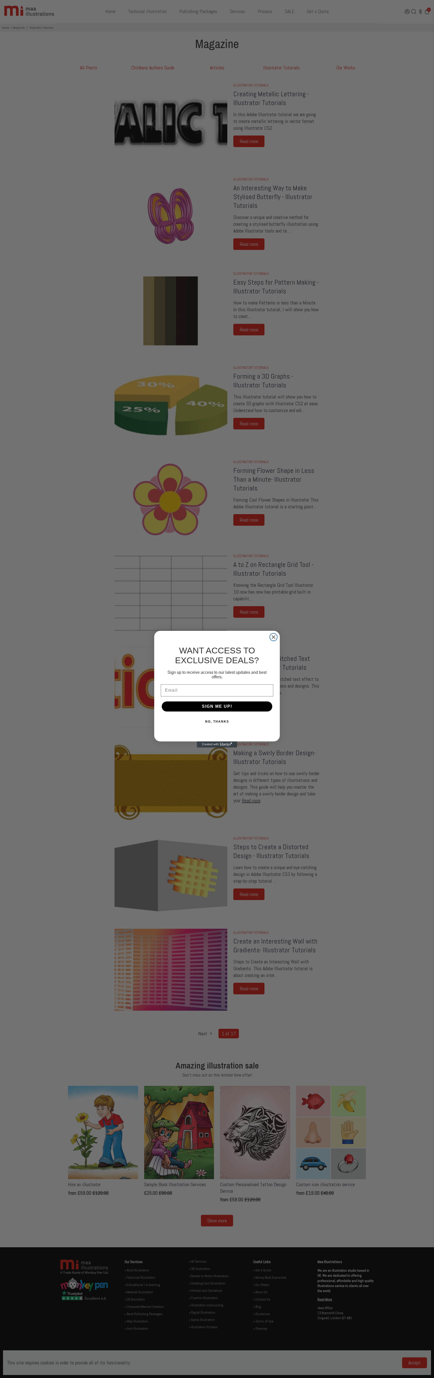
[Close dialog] (273, 637)
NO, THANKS (217, 721)
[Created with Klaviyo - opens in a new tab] (217, 744)
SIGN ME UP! (217, 706)
